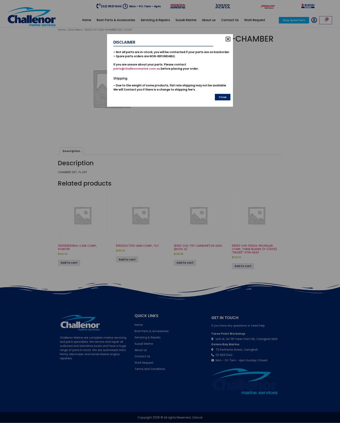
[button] (228, 39)
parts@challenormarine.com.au (136, 69)
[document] (170, 211)
